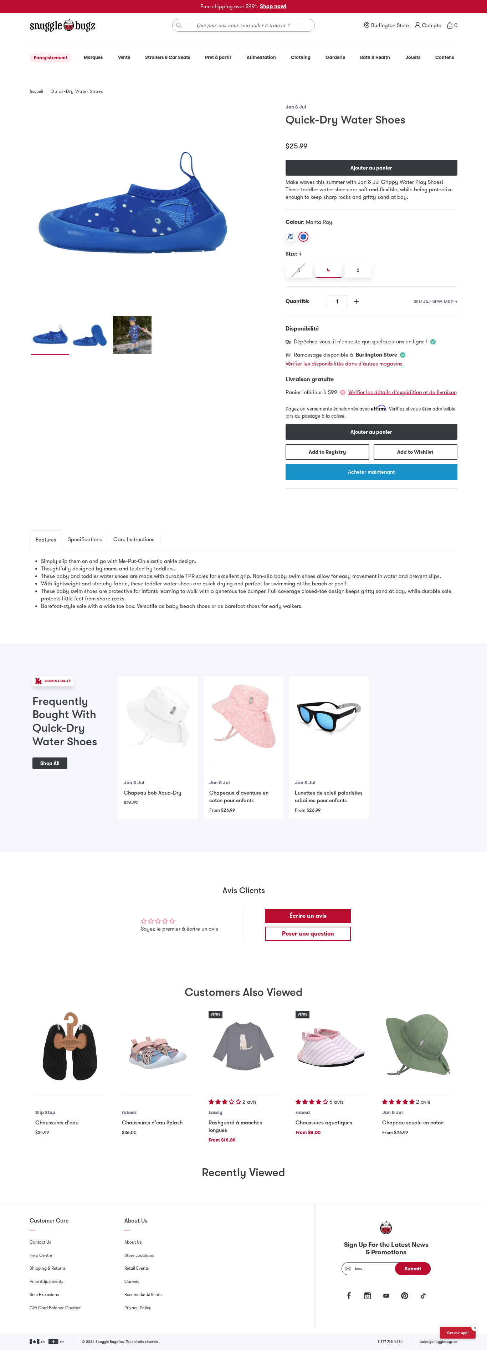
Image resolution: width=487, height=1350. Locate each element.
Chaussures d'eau (56, 1122)
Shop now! (273, 6)
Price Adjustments (46, 1281)
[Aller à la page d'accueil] (62, 25)
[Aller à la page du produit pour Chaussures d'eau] (70, 1045)
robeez (129, 1112)
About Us (133, 1242)
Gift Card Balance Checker (55, 1307)
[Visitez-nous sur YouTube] (386, 1295)
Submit (413, 1268)
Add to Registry (327, 452)
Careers (131, 1281)
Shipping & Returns (48, 1268)
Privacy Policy (138, 1307)
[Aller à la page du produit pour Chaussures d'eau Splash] (156, 1045)
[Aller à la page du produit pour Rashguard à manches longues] (243, 1045)
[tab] (46, 539)
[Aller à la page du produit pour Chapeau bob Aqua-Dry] (158, 716)
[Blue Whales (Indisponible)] (291, 237)
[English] (38, 1341)
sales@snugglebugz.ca (438, 1342)
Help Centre (41, 1255)
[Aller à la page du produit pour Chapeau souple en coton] (417, 1045)
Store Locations (139, 1255)
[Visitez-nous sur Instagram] (367, 1295)
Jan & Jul (296, 107)
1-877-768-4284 (390, 1342)
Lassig (215, 1112)
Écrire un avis (308, 916)
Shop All (50, 763)
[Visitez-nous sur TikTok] (423, 1295)
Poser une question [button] (308, 934)
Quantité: (298, 301)
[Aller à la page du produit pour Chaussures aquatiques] (330, 1045)
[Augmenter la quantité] (356, 301)
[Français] (56, 1341)
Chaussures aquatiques (324, 1122)
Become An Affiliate (143, 1294)
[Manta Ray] (303, 237)
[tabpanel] (243, 584)
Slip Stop (45, 1112)
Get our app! (457, 1333)
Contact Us (40, 1242)
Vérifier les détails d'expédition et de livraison (402, 392)
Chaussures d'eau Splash (152, 1122)
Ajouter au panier (371, 168)
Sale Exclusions (44, 1294)
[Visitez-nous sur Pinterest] (404, 1295)
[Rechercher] (179, 25)
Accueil (36, 91)
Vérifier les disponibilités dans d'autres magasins (344, 364)
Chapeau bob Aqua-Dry (152, 793)
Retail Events (136, 1268)
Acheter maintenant (371, 472)
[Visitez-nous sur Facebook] (349, 1295)
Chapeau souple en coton (413, 1122)
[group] (132, 206)
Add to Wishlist (415, 452)
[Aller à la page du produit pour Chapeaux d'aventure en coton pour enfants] (243, 716)
